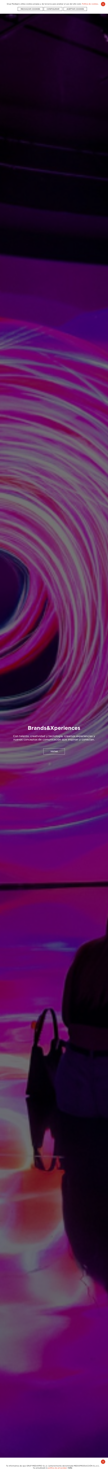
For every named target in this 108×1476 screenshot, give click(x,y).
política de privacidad (57, 1468)
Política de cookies (90, 4)
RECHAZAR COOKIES (30, 9)
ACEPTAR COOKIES (75, 9)
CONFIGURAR (53, 9)
